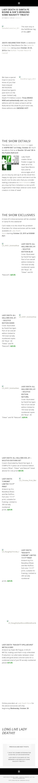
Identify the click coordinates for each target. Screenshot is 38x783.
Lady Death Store (24, 703)
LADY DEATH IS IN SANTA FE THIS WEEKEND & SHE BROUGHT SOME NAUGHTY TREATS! (19, 759)
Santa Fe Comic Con (20, 145)
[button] (19, 3)
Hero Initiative (24, 182)
